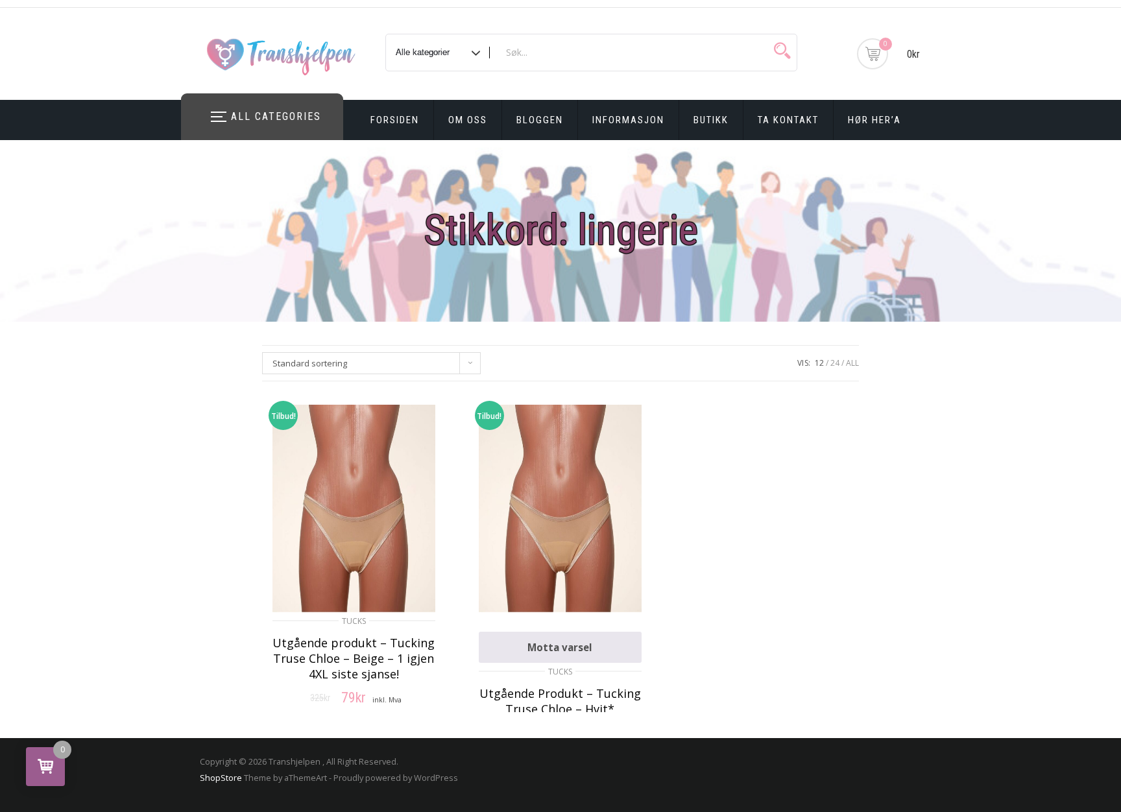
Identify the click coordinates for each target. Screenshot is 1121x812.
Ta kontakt (788, 120)
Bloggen (539, 120)
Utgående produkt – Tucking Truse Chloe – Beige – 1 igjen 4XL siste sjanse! (353, 658)
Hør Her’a (874, 120)
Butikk (711, 120)
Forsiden (394, 120)
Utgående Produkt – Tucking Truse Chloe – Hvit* (560, 701)
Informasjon (628, 120)
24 (834, 362)
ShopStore (221, 777)
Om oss (467, 120)
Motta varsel (559, 647)
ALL (852, 362)
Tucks (354, 621)
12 (819, 362)
